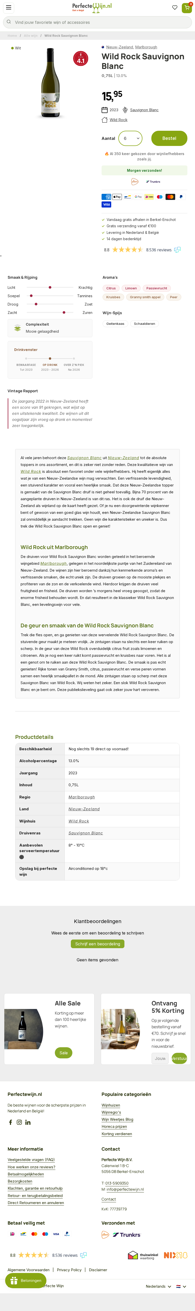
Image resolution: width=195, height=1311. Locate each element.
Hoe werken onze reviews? (31, 1167)
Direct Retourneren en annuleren (36, 1202)
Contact (109, 1199)
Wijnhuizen (111, 1105)
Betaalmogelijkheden (26, 1174)
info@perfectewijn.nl (125, 1189)
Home (12, 36)
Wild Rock (118, 119)
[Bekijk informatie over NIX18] (175, 1255)
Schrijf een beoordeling (97, 943)
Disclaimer (98, 1269)
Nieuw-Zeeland (119, 47)
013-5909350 (116, 1183)
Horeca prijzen (114, 1126)
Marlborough (146, 47)
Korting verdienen (117, 1133)
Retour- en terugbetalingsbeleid (35, 1195)
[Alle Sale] (49, 1029)
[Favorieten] (175, 8)
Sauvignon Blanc (144, 109)
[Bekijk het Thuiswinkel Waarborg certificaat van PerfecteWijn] (143, 1255)
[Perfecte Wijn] (91, 8)
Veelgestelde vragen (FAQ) (31, 1159)
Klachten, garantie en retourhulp (35, 1188)
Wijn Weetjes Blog (117, 1119)
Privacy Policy (69, 1269)
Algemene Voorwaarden (29, 1269)
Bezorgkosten (20, 1181)
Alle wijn (31, 36)
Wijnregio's (111, 1112)
